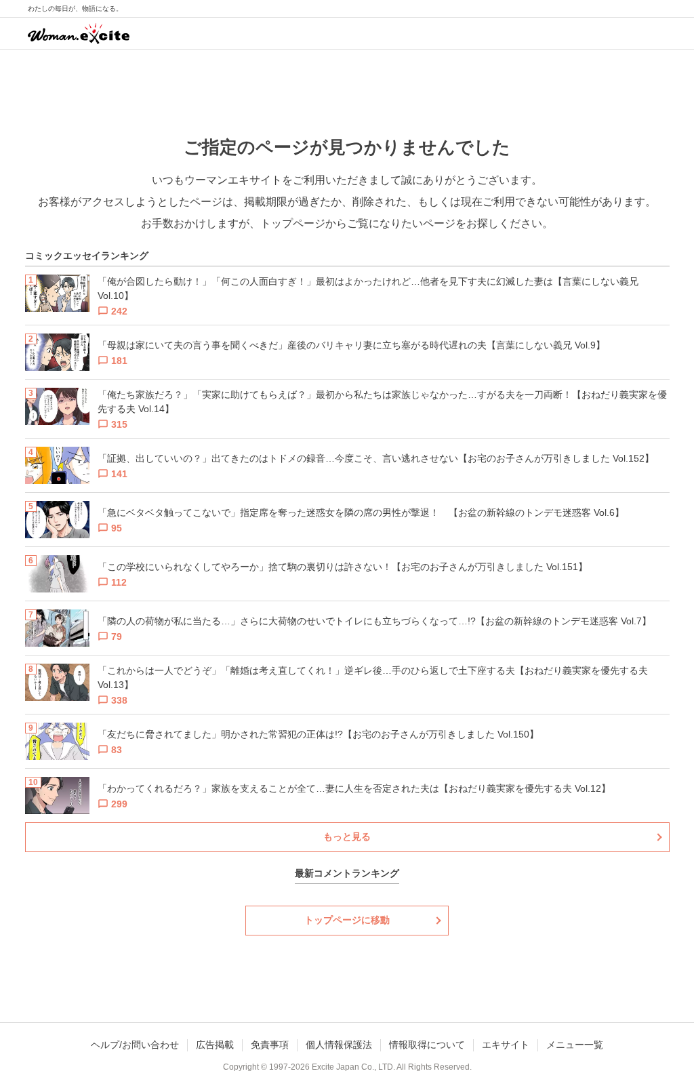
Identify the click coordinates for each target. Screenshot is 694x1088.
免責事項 (270, 1044)
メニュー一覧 (574, 1044)
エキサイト (505, 1044)
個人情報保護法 (339, 1044)
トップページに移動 (347, 919)
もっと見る (347, 836)
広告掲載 (215, 1044)
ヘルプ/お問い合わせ (135, 1044)
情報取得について (427, 1044)
